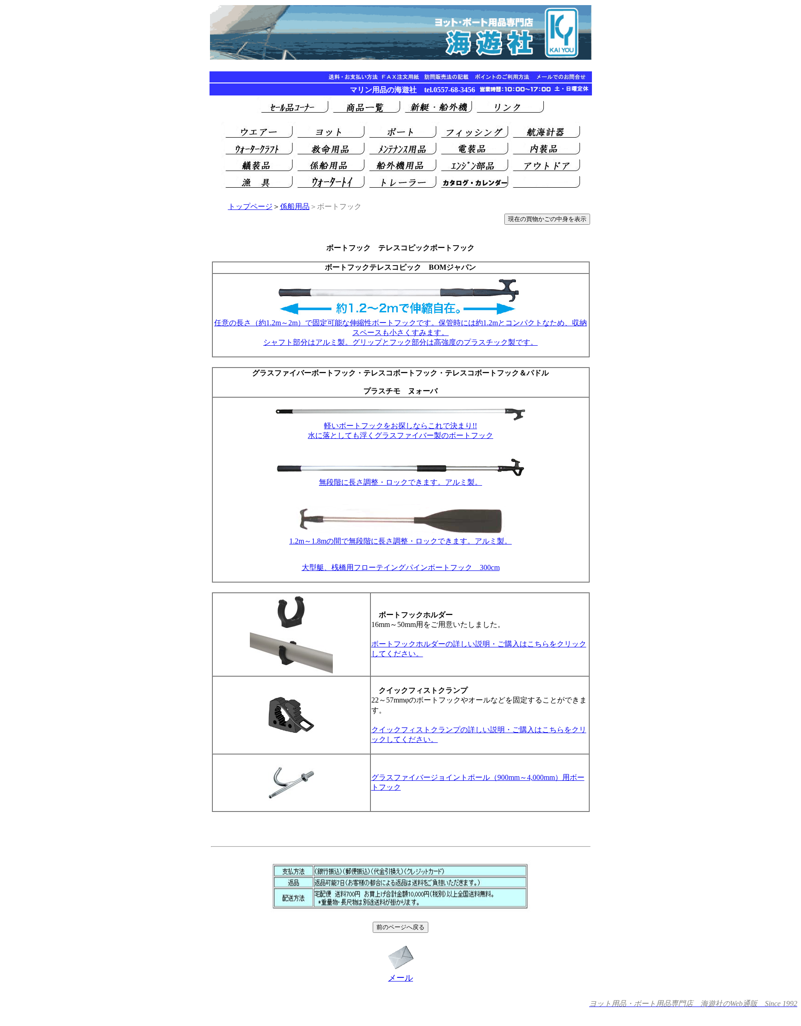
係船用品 (295, 206)
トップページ (250, 206)
